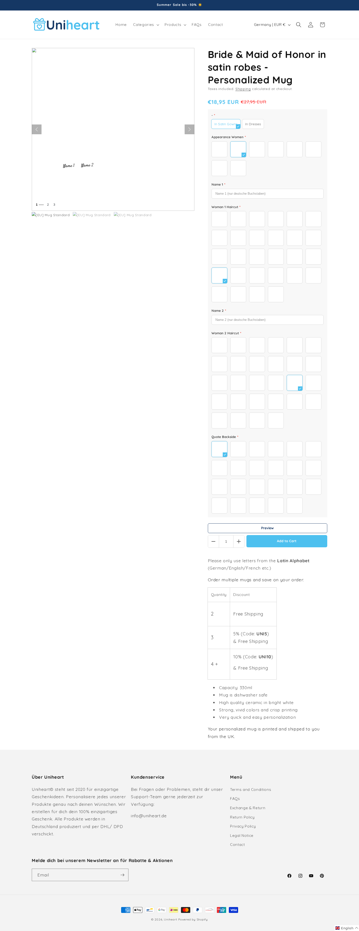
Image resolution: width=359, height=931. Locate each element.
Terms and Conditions (250, 789)
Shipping (243, 89)
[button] (145, 24)
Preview (267, 528)
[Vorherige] (37, 129)
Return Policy (242, 817)
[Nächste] (189, 129)
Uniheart (170, 919)
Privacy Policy (243, 826)
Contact (237, 844)
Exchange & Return (247, 808)
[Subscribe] (122, 875)
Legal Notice (241, 835)
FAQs (235, 798)
